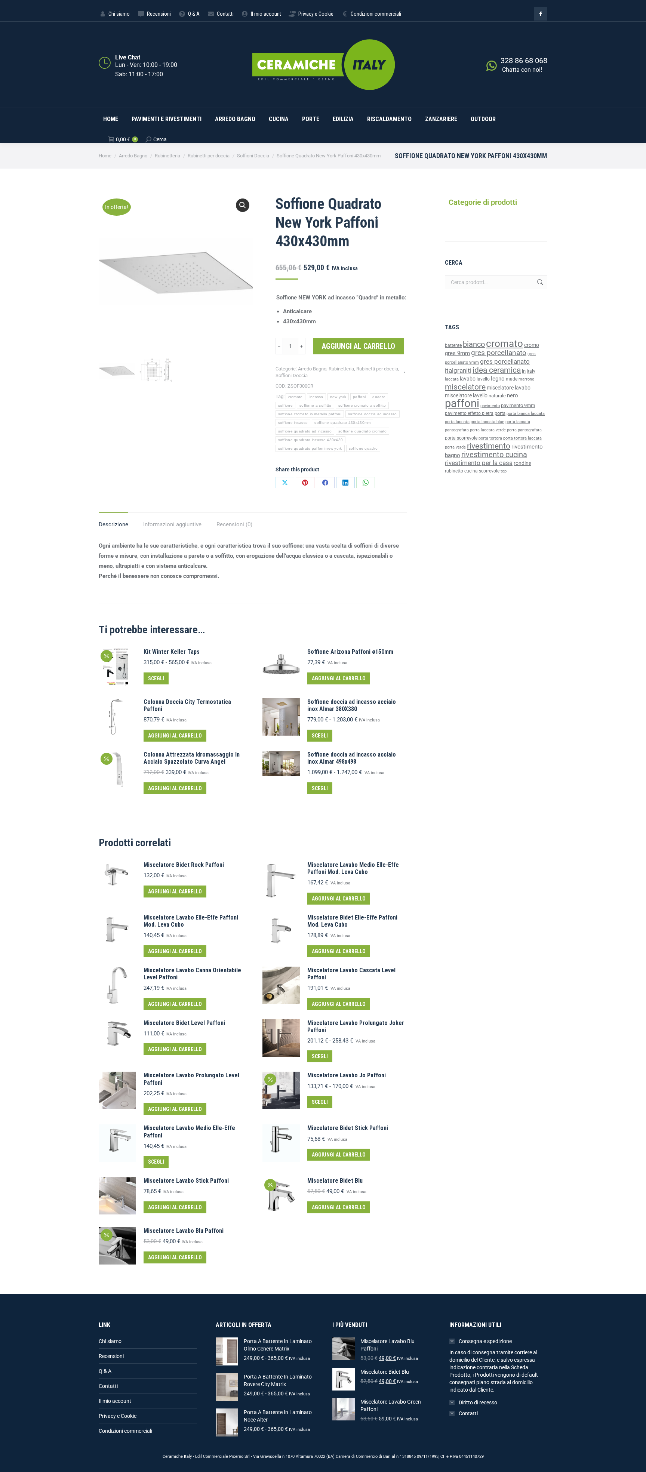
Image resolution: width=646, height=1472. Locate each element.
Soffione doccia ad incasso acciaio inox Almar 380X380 (351, 705)
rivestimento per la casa (479, 462)
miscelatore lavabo (508, 388)
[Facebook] (325, 482)
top (504, 471)
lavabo (468, 379)
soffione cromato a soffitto (362, 405)
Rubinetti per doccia (377, 369)
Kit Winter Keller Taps (172, 651)
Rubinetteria (341, 369)
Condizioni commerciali (125, 1431)
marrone (526, 379)
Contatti (108, 1386)
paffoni (359, 397)
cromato (295, 397)
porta (500, 413)
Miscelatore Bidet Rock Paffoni (184, 864)
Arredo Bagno (312, 369)
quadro (378, 397)
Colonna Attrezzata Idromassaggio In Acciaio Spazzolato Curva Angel (192, 758)
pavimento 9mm (518, 405)
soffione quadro (363, 448)
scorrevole (489, 471)
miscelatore (465, 386)
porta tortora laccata (522, 438)
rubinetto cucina (461, 471)
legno (498, 378)
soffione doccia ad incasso (372, 414)
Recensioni (111, 1356)
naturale (497, 395)
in (524, 371)
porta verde (455, 447)
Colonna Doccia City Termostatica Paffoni (187, 705)
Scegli (156, 678)
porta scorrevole (461, 438)
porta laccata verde (488, 430)
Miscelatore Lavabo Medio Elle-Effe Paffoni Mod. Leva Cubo (353, 868)
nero (512, 395)
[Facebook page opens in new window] (540, 14)
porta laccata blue (487, 421)
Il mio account (115, 1401)
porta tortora (490, 438)
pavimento (490, 405)
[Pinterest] (305, 482)
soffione (285, 405)
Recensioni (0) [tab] (234, 524)
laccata (452, 379)
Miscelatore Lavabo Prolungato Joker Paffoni (355, 1026)
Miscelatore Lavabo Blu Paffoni (184, 1230)
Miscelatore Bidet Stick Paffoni (347, 1127)
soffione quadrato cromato (362, 431)
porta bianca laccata (526, 413)
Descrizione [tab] (113, 524)
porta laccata (457, 421)
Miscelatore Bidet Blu (335, 1180)
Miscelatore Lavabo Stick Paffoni (186, 1180)
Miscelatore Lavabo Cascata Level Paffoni (351, 974)
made (511, 379)
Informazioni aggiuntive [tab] (172, 524)
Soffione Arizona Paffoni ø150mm (350, 651)
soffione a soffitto (315, 405)
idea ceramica (497, 370)
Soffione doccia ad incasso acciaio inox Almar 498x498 (351, 758)
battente (453, 345)
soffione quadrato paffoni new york (310, 448)
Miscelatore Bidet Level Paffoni (184, 1022)
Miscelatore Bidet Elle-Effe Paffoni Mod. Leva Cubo (352, 921)
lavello (483, 379)
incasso (316, 397)
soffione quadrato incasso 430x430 (310, 440)
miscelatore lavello (466, 395)
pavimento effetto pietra (469, 413)
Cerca (539, 282)
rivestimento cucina (494, 454)
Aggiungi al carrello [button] (339, 678)
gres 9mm (457, 353)
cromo (531, 345)
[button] (242, 205)
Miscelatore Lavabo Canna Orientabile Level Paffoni (192, 974)
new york (338, 397)
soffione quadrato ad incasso (305, 431)
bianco (474, 344)
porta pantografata (524, 430)
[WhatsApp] (365, 482)
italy (531, 371)
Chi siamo (110, 1341)
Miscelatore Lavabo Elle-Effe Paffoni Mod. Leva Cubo (191, 921)
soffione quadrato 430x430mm (342, 423)
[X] (285, 482)
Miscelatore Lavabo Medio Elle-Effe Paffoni (189, 1131)
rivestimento (488, 445)
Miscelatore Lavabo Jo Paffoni (346, 1075)
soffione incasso (293, 423)
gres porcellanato (498, 352)
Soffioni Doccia (292, 375)
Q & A (105, 1371)
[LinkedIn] (345, 482)
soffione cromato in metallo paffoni (310, 414)
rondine (522, 463)
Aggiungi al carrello (358, 346)
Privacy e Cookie (117, 1416)
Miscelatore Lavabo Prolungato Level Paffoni (191, 1079)
